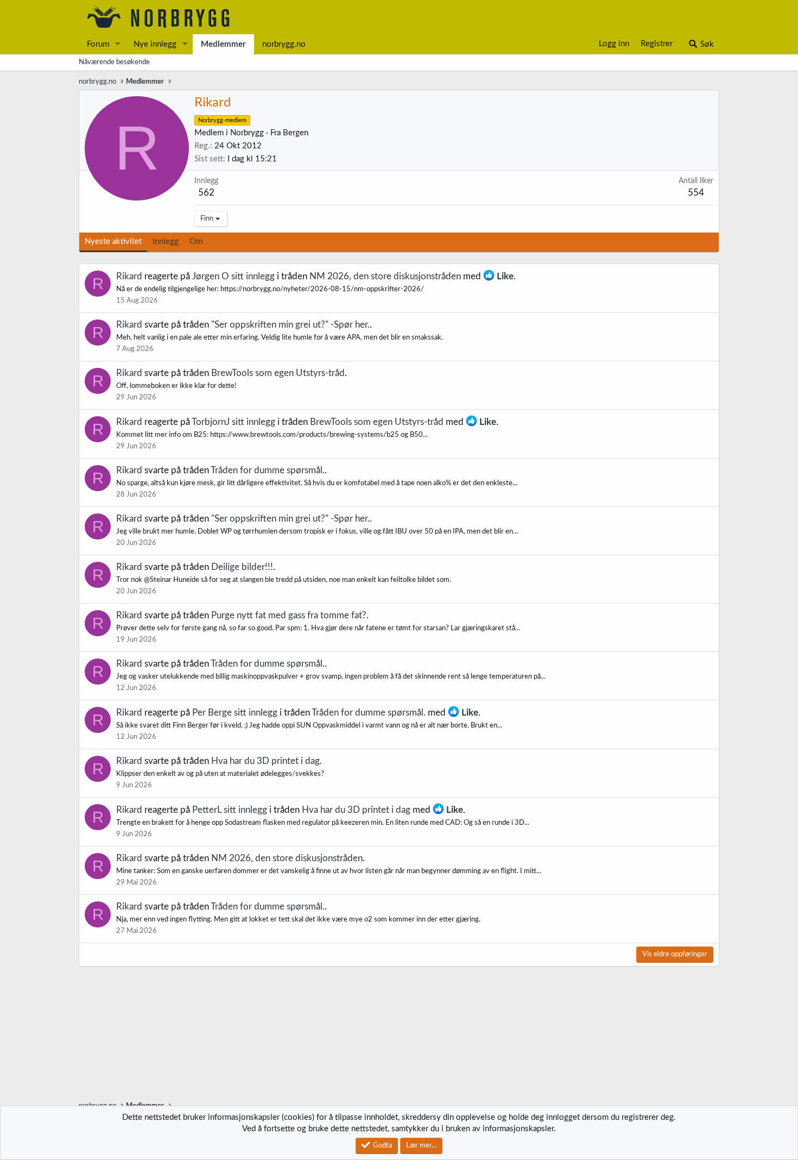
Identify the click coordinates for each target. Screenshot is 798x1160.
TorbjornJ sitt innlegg (233, 422)
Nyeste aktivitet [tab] (113, 241)
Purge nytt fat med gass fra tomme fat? (288, 615)
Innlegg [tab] (166, 241)
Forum (98, 44)
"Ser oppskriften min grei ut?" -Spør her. (290, 324)
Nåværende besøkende (114, 62)
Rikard (129, 276)
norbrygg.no (284, 44)
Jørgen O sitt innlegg (233, 276)
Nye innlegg (155, 44)
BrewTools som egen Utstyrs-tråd (278, 373)
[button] (117, 44)
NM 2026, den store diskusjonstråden (385, 276)
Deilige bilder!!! (242, 567)
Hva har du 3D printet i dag (265, 761)
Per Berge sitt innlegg (234, 712)
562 (206, 192)
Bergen (295, 133)
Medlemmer (223, 44)
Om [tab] (195, 241)
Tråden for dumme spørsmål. (268, 470)
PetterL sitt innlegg (229, 809)
